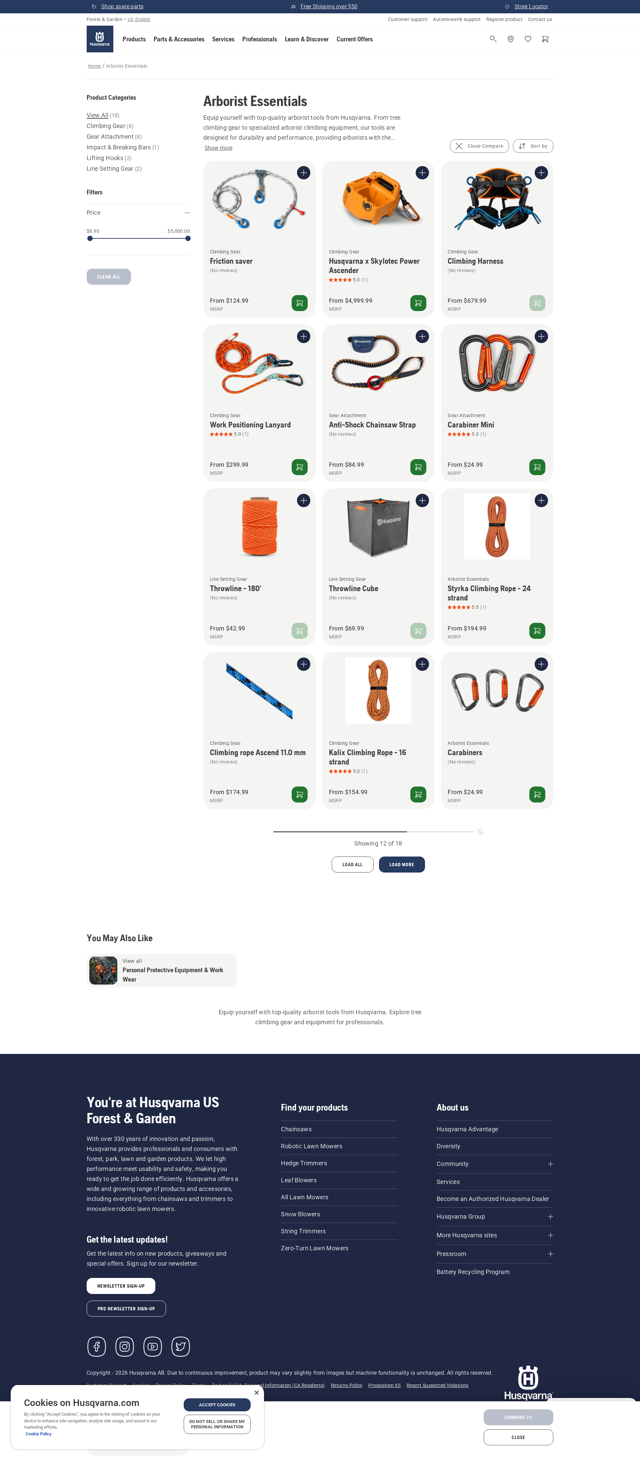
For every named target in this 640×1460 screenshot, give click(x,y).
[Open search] (493, 39)
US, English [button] (139, 19)
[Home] (100, 39)
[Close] (256, 1392)
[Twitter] (181, 1347)
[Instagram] (125, 1347)
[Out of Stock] (537, 303)
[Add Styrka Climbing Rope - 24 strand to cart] (537, 631)
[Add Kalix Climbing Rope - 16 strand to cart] (418, 795)
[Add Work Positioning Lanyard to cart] (300, 467)
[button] (134, 39)
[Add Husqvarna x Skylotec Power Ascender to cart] (418, 303)
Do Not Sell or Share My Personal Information (217, 1424)
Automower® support (457, 19)
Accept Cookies (217, 1404)
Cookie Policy (39, 1433)
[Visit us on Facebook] (97, 1347)
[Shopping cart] (545, 39)
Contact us (540, 19)
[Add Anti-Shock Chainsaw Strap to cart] (418, 467)
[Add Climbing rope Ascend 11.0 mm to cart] (300, 795)
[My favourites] (528, 39)
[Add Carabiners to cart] (537, 795)
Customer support (408, 19)
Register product (504, 19)
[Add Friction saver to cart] (300, 303)
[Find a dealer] (511, 39)
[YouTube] (153, 1347)
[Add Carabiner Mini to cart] (537, 467)
